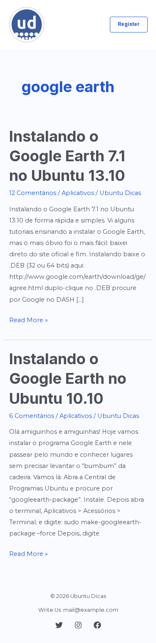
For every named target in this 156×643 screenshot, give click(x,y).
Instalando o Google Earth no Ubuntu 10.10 (67, 379)
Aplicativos (78, 193)
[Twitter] (59, 625)
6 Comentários (31, 416)
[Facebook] (97, 625)
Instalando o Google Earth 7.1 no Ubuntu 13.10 (67, 156)
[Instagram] (78, 625)
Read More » (28, 321)
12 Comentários (32, 193)
